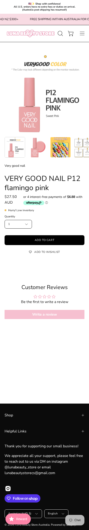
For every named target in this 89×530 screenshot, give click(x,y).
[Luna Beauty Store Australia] (30, 33)
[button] (60, 33)
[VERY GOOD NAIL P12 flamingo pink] (15, 147)
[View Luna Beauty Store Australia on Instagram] (8, 488)
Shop (9, 415)
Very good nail (15, 166)
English (53, 513)
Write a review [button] (44, 314)
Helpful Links (15, 431)
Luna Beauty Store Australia (32, 525)
